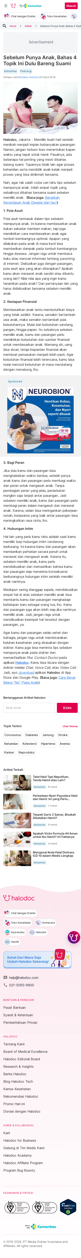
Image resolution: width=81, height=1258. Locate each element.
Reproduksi (26, 752)
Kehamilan (10, 71)
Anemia (65, 743)
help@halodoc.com (20, 978)
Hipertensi (48, 743)
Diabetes (32, 735)
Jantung (48, 735)
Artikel (28, 26)
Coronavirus (12, 735)
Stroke (63, 735)
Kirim (67, 708)
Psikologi (26, 71)
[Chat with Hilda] (74, 937)
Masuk (71, 5)
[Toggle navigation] (5, 6)
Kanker (9, 752)
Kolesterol (30, 743)
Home (13, 26)
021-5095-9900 (18, 985)
